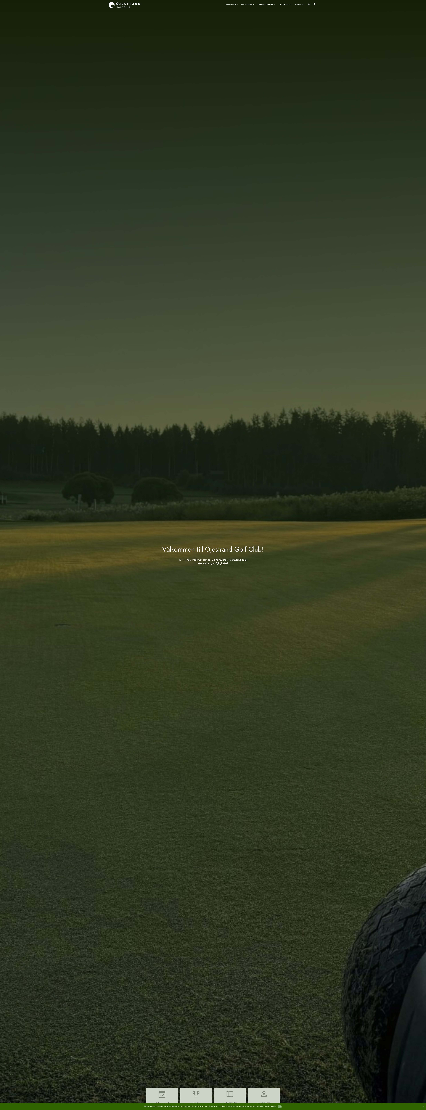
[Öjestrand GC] (124, 5)
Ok (280, 1106)
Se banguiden (230, 1102)
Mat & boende (246, 4)
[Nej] (423, 1107)
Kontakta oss (299, 4)
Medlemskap (263, 1102)
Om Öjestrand (284, 4)
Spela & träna (231, 4)
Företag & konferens (265, 4)
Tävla (196, 1102)
